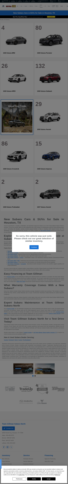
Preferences (19, 479)
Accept (49, 479)
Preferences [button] (57, 474)
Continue (34, 247)
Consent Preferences (0, 464)
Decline (34, 479)
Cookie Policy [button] (21, 474)
